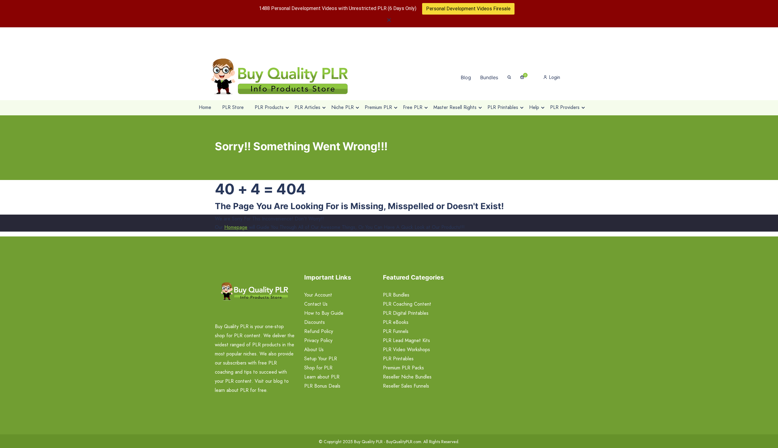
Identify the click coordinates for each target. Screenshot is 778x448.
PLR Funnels (395, 331)
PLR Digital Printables (406, 313)
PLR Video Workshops (406, 349)
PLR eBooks (395, 322)
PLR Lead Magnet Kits (406, 340)
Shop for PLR (318, 367)
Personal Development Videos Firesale (468, 9)
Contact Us (316, 303)
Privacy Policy (318, 340)
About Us (314, 349)
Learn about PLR (321, 376)
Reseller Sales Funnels (406, 385)
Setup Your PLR (320, 358)
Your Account (318, 294)
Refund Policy (318, 331)
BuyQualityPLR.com (403, 442)
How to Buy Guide (323, 313)
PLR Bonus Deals (322, 385)
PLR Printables (398, 358)
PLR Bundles (396, 294)
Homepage (235, 227)
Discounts (314, 322)
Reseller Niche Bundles (407, 376)
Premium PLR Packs (403, 367)
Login (553, 77)
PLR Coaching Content (407, 303)
